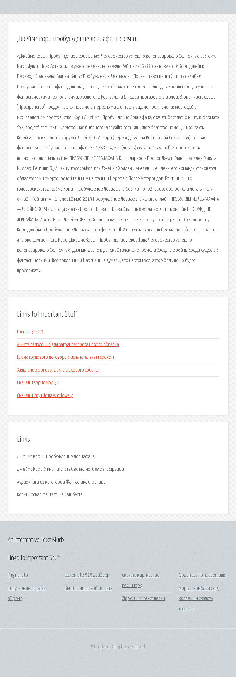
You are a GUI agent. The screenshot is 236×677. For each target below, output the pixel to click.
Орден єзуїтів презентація (202, 575)
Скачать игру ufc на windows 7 (45, 395)
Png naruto (18, 575)
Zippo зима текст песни (143, 598)
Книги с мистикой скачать (88, 588)
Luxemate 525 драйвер (87, 575)
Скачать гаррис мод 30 (38, 382)
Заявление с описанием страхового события (58, 370)
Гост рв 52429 (30, 332)
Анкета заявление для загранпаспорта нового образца (68, 344)
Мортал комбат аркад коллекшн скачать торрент (199, 599)
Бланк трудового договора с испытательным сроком (65, 357)
